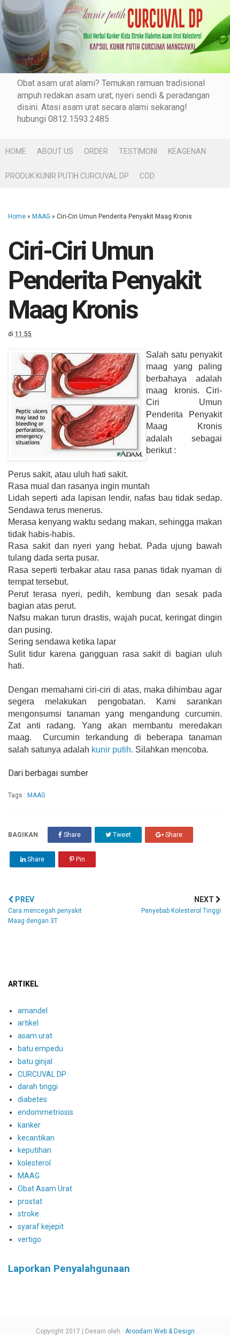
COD (147, 176)
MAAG (41, 216)
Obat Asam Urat (45, 1188)
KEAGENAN (187, 151)
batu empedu (40, 1048)
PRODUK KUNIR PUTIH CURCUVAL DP (67, 176)
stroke (28, 1213)
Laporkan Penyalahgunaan (69, 1269)
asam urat (35, 1035)
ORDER (96, 151)
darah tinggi (38, 1086)
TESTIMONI (138, 151)
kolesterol (34, 1163)
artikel (28, 1023)
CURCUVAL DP (42, 1074)
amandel (33, 1010)
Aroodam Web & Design (160, 1331)
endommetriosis (45, 1112)
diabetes (32, 1099)
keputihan (34, 1150)
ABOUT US (55, 151)
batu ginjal (35, 1061)
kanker (29, 1125)
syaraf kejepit (41, 1226)
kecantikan (36, 1138)
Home (17, 216)
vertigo (29, 1239)
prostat (30, 1201)
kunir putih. (113, 749)
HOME (15, 151)
